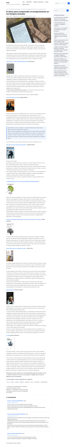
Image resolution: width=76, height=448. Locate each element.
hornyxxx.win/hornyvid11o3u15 (14, 433)
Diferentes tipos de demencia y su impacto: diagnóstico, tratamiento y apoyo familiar (61, 55)
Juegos (46, 2)
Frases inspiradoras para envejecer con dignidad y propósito (59, 24)
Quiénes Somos (25, 4)
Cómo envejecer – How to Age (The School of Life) (17, 61)
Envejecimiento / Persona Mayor (15, 9)
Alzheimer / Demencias (38, 2)
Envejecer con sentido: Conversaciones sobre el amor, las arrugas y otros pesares (23, 219)
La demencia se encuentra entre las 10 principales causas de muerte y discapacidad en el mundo (17, 391)
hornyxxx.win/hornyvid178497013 (15, 400)
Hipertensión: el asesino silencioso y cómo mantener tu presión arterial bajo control (61, 67)
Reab (7, 2)
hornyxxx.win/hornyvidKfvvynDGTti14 (16, 414)
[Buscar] (69, 3)
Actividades (29, 2)
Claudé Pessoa (16, 16)
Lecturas (34, 16)
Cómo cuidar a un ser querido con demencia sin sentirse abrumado (60, 30)
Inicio (23, 2)
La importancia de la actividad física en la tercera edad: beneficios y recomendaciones (61, 19)
